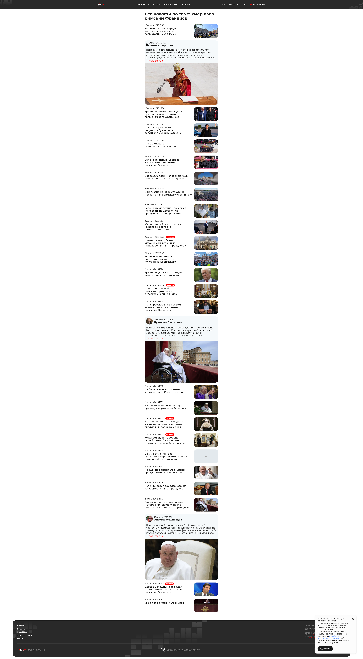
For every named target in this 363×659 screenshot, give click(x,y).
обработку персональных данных (328, 637)
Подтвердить (325, 649)
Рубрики (186, 4)
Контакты (21, 626)
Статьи (156, 4)
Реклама (20, 638)
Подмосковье (170, 4)
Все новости (143, 4)
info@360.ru (22, 632)
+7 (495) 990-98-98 (24, 635)
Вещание (21, 629)
